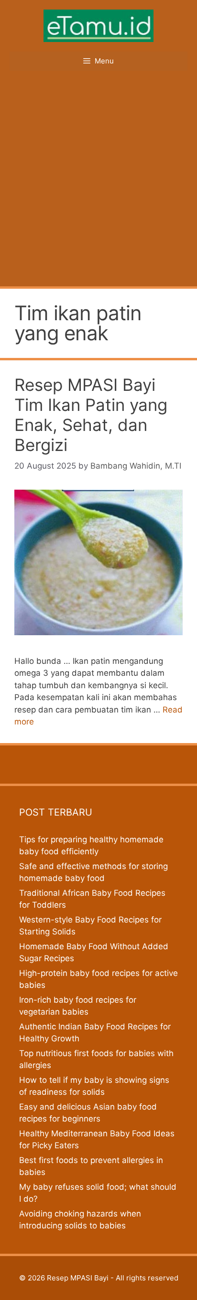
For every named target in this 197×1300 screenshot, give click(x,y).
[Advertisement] (98, 183)
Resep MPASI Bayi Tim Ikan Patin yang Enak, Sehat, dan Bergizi (90, 415)
